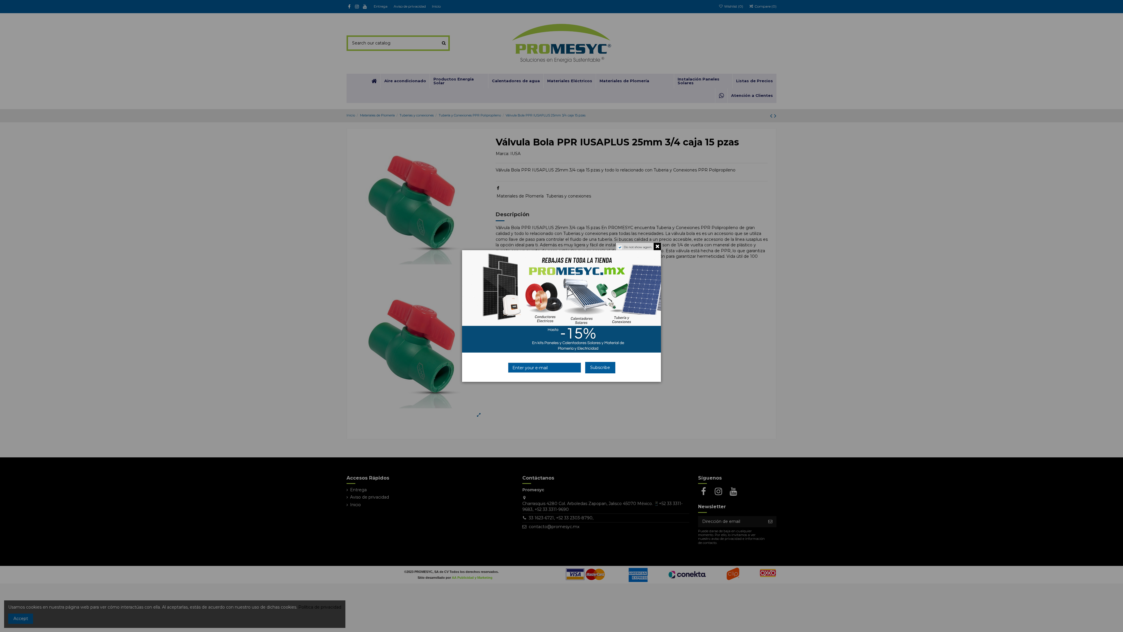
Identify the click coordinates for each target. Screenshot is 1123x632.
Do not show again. (638, 247)
